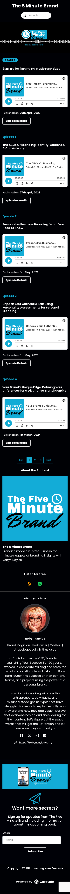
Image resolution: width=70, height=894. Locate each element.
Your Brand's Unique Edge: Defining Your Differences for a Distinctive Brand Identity (34, 389)
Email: (6, 833)
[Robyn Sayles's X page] (31, 735)
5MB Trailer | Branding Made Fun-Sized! (32, 69)
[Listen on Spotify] (39, 584)
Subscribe (35, 851)
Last (48, 460)
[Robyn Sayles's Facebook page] (23, 735)
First (22, 460)
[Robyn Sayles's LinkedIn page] (46, 735)
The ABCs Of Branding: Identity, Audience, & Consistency (33, 146)
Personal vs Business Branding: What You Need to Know (33, 226)
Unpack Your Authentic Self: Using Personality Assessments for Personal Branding (30, 307)
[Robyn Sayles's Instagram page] (39, 735)
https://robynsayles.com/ (35, 742)
